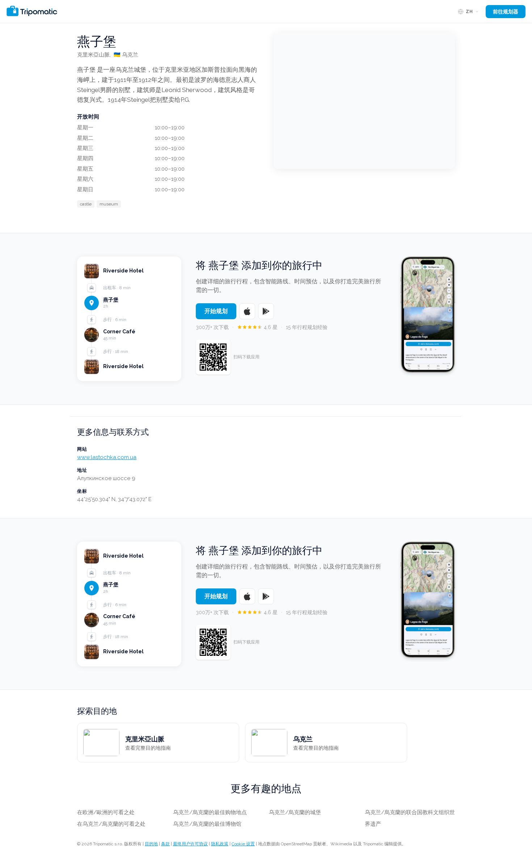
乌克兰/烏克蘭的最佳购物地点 (210, 812)
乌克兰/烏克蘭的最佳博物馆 (207, 824)
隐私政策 (219, 843)
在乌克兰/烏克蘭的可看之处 (111, 824)
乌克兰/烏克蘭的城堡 (295, 812)
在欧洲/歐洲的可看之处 (106, 812)
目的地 (151, 843)
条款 (165, 843)
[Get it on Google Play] (266, 311)
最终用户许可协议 (190, 843)
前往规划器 (505, 11)
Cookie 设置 (243, 843)
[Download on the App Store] (247, 311)
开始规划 (216, 311)
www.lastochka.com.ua (106, 457)
